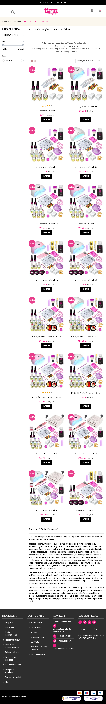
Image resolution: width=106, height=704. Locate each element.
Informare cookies (13, 665)
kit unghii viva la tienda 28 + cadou (85, 337)
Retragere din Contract (11, 658)
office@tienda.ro (64, 641)
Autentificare (36, 622)
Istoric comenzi (37, 637)
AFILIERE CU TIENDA (87, 638)
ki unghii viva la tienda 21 (86, 510)
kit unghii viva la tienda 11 (47, 110)
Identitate (35, 642)
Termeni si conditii (13, 677)
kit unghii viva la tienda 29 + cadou (46, 397)
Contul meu (36, 627)
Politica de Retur (12, 652)
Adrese (34, 632)
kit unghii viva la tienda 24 (47, 280)
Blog (7, 682)
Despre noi (9, 622)
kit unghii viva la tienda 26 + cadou (46, 337)
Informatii (9, 627)
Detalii (46, 120)
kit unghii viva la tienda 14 (86, 106)
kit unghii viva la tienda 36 (47, 454)
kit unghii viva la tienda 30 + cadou (85, 393)
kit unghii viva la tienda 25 (86, 280)
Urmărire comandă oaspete (39, 648)
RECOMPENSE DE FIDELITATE (91, 635)
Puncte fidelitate (38, 654)
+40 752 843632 (64, 636)
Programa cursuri (12, 640)
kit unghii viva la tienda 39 (86, 454)
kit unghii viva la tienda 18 (86, 167)
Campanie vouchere (9, 671)
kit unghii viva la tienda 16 (47, 167)
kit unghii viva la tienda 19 (47, 223)
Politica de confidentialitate (12, 646)
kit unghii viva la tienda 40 (47, 510)
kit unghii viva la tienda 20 (86, 223)
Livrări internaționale (11, 633)
